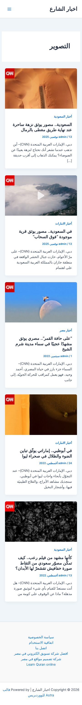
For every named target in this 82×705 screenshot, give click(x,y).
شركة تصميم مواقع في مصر (41, 659)
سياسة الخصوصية (41, 637)
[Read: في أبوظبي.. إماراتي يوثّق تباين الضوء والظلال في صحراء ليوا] (41, 414)
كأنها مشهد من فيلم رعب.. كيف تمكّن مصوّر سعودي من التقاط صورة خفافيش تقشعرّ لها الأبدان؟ (43, 563)
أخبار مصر (66, 330)
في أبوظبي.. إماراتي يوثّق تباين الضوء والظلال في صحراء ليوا (46, 453)
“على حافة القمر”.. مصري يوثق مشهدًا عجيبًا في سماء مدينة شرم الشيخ (43, 343)
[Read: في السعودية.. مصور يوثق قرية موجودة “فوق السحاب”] (41, 195)
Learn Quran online (41, 664)
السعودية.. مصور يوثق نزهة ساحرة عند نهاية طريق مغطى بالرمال (42, 127)
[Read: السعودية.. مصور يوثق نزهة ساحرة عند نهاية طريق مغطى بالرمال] (41, 88)
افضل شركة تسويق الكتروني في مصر (41, 653)
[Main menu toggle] (9, 9)
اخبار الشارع (63, 8)
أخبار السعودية (63, 116)
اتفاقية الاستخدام (41, 643)
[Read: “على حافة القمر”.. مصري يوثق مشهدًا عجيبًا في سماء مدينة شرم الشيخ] (41, 302)
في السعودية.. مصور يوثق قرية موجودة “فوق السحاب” (45, 234)
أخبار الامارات (63, 223)
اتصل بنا (41, 648)
